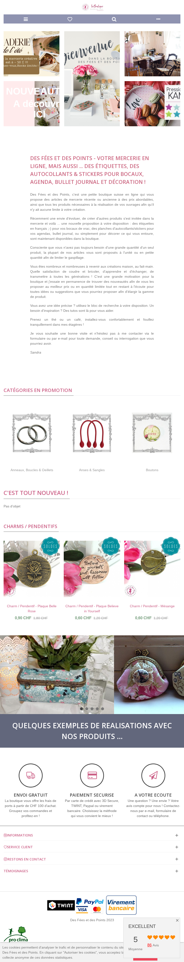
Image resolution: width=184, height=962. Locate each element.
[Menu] (26, 19)
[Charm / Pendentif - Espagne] (32, 569)
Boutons (152, 470)
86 (149, 945)
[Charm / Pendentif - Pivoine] (92, 569)
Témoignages (16, 871)
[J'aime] (70, 19)
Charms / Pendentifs (30, 526)
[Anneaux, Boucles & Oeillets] (32, 433)
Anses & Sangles (92, 470)
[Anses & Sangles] (92, 433)
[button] (81, 708)
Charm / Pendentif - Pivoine (92, 606)
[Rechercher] (114, 19)
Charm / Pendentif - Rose (152, 606)
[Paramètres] (158, 19)
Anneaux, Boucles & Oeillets (32, 470)
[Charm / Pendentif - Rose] (152, 569)
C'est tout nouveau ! (36, 493)
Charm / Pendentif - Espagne (32, 606)
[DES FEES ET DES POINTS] (92, 7)
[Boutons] (152, 433)
